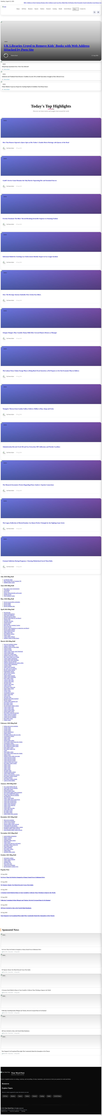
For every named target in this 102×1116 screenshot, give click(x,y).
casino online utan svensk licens (12, 799)
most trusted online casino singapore (13, 792)
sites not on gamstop (9, 820)
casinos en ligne (8, 650)
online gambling (8, 847)
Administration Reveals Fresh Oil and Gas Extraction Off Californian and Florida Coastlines (31, 447)
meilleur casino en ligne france (11, 638)
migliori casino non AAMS (10, 655)
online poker (7, 739)
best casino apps (8, 863)
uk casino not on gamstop (10, 668)
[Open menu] (98, 12)
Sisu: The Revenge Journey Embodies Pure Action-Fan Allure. (22, 294)
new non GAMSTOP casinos (11, 794)
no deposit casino (8, 579)
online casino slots (8, 694)
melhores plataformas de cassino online (13, 663)
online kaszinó (7, 685)
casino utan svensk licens (10, 801)
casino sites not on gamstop (11, 788)
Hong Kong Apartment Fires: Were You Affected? (15, 66)
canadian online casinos (10, 772)
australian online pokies (10, 840)
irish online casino (8, 789)
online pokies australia (9, 667)
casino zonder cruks (9, 653)
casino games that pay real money (12, 843)
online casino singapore (10, 804)
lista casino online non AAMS (11, 657)
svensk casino (7, 691)
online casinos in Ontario (10, 714)
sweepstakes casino (9, 743)
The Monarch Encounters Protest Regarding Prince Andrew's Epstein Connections (28, 485)
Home (18, 8)
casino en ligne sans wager (10, 762)
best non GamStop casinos (10, 644)
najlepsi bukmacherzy (9, 614)
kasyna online (7, 603)
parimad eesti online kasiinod (11, 698)
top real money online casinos (11, 705)
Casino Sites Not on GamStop (11, 795)
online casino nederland (10, 677)
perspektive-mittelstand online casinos (13, 827)
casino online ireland (9, 773)
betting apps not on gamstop (11, 726)
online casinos (7, 839)
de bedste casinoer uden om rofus (12, 734)
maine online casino (9, 688)
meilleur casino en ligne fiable (11, 647)
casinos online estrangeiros (10, 658)
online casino (7, 635)
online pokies (7, 842)
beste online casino (8, 678)
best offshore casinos (9, 634)
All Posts (24, 8)
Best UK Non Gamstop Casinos (12, 625)
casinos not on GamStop (10, 715)
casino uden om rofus (9, 808)
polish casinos (7, 733)
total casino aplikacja (9, 615)
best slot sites (7, 612)
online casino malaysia (9, 805)
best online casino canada (10, 763)
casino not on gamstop (9, 821)
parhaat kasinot (7, 622)
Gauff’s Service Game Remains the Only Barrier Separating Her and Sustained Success (30, 180)
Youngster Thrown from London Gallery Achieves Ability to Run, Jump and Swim (28, 409)
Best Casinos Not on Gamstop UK (12, 581)
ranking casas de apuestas (10, 661)
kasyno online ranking (9, 629)
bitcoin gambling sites (9, 606)
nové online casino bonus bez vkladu (13, 742)
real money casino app (9, 687)
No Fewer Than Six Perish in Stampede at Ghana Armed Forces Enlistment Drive (23, 877)
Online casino (7, 720)
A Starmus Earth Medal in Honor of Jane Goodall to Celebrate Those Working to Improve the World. (28, 892)
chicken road (7, 619)
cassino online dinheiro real (11, 701)
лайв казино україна (9, 673)
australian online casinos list (11, 844)
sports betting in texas (9, 631)
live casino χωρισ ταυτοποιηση (11, 588)
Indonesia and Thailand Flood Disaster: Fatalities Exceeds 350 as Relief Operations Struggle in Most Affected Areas (33, 76)
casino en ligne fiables (9, 780)
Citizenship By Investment (10, 825)
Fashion (42, 8)
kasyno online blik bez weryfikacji (12, 618)
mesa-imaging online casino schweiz (13, 830)
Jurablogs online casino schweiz (12, 828)
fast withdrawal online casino (11, 744)
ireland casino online (9, 740)
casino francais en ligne (10, 757)
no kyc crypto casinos (9, 823)
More (74, 9)
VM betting (7, 590)
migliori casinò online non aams (12, 756)
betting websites (8, 837)
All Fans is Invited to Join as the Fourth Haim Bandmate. (16, 908)
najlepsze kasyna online (10, 616)
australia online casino (9, 852)
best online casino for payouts (11, 713)
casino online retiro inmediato (11, 660)
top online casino (8, 811)
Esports (36, 8)
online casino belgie (9, 798)
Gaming (55, 8)
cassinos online (7, 665)
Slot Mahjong (7, 796)
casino (5, 750)
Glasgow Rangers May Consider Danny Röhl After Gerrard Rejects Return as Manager (30, 333)
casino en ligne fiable (9, 645)
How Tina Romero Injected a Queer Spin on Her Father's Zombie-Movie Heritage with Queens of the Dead (36, 142)
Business (30, 8)
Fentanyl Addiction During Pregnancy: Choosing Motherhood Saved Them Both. (28, 561)
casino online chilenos (9, 636)
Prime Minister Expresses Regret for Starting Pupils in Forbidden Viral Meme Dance (25, 86)
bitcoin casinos (7, 674)
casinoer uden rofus (9, 680)
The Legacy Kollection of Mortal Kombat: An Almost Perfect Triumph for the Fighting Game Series (34, 523)
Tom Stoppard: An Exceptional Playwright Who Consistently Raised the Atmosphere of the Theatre (28, 915)
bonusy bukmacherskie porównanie (13, 593)
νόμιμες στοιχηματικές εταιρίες (12, 775)
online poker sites (8, 632)
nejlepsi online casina (9, 791)
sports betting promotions (10, 836)
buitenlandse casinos (9, 671)
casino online (7, 861)
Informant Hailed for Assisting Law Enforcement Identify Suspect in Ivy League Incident (30, 256)
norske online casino (9, 711)
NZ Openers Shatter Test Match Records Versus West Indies (17, 885)
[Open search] (94, 12)
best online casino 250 (9, 749)
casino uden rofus (8, 809)
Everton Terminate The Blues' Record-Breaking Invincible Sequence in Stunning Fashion (30, 218)
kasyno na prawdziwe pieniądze (12, 602)
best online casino (8, 703)
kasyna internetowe (9, 732)
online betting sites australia (11, 814)
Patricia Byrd (14, 55)
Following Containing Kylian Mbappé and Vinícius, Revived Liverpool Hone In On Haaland (25, 900)
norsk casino (7, 695)
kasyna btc (6, 591)
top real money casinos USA (11, 866)
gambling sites (7, 862)
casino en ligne (7, 648)
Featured (48, 8)
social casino (7, 624)
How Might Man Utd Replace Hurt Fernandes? (45, 2)
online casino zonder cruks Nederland (13, 651)
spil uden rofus (7, 683)
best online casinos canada (10, 776)
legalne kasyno (7, 594)
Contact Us (83, 8)
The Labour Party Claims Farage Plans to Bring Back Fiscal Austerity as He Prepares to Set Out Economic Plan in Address (41, 371)
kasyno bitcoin (7, 626)
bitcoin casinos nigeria (9, 670)
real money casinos (8, 858)
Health (60, 8)
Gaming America (8, 777)
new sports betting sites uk (10, 786)
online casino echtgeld (9, 859)
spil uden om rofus (8, 621)
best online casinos (8, 849)
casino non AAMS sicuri (10, 654)
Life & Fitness (67, 8)
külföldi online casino (9, 582)
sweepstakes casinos (9, 693)
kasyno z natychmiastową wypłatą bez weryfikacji (16, 628)
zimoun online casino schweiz (11, 824)
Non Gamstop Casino (9, 596)
